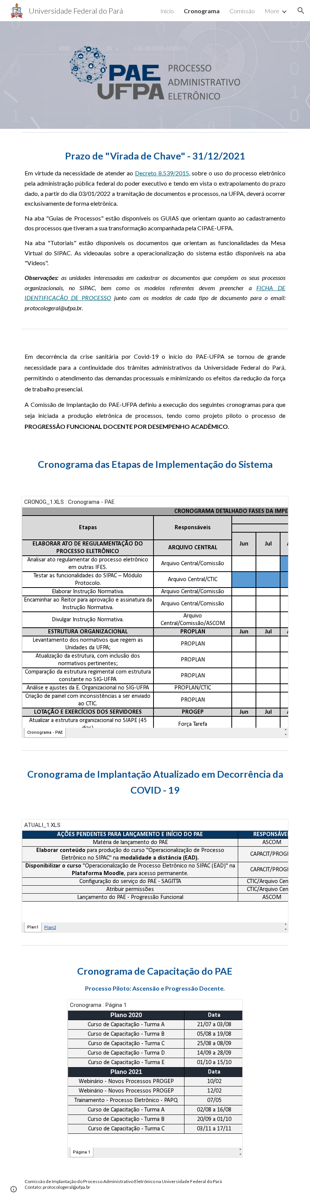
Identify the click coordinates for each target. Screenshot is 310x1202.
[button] (301, 11)
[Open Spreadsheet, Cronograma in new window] (228, 1009)
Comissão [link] (242, 10)
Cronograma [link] (202, 10)
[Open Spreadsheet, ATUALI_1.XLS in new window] (274, 829)
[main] (155, 230)
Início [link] (167, 10)
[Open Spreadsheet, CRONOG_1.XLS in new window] (274, 506)
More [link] (272, 10)
